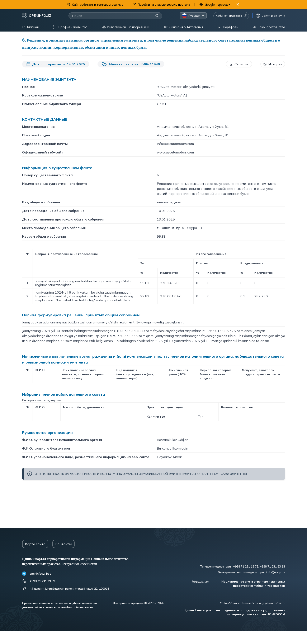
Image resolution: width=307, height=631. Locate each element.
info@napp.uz (275, 572)
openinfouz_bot (40, 573)
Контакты (63, 544)
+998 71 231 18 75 (245, 566)
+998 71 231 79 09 (42, 581)
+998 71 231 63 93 (272, 566)
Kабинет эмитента (229, 16)
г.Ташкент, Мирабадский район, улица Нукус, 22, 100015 (69, 588)
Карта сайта (35, 544)
